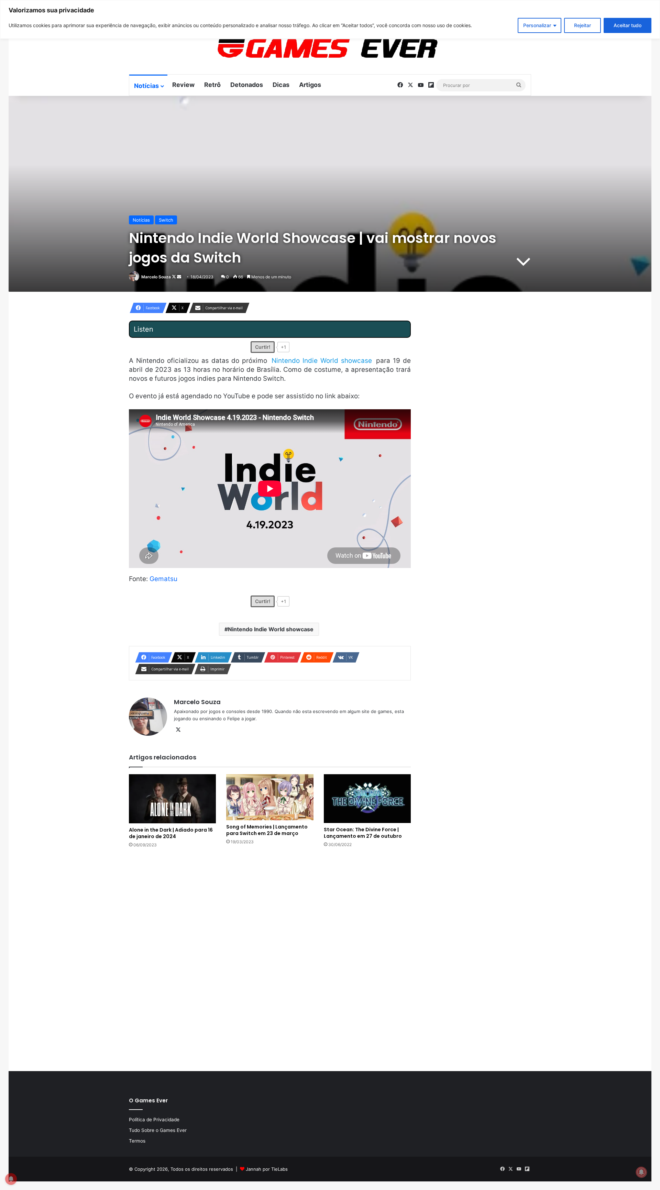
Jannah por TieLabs (267, 1169)
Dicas (281, 84)
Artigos (310, 84)
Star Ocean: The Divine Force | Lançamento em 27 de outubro (363, 832)
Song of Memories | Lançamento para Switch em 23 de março (267, 830)
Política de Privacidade (154, 1119)
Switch (166, 220)
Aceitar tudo (627, 25)
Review (183, 84)
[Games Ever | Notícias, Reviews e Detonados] (291, 48)
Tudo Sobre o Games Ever (158, 1130)
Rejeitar (582, 25)
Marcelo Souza (156, 276)
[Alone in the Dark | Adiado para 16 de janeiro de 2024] (172, 798)
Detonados (246, 84)
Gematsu (163, 579)
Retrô (212, 84)
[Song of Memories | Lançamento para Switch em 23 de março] (269, 797)
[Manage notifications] (641, 1172)
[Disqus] (270, 959)
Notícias (146, 85)
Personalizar (537, 25)
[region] (330, 19)
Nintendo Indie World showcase (271, 629)
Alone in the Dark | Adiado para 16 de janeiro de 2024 (171, 833)
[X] (178, 730)
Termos (137, 1141)
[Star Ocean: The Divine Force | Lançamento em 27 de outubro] (367, 798)
